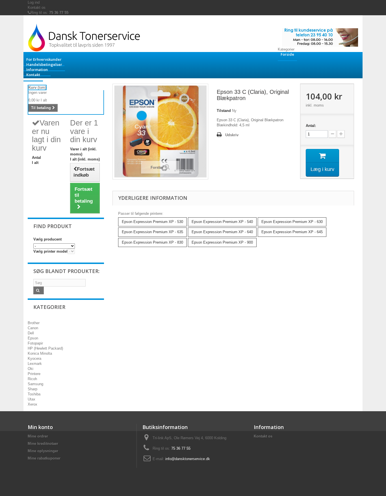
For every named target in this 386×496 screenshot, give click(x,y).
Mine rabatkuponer (44, 458)
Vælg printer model (50, 251)
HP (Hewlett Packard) (45, 348)
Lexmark (35, 363)
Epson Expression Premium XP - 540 (222, 222)
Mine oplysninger (43, 451)
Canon (33, 328)
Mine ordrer (38, 436)
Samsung (35, 384)
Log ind (34, 2)
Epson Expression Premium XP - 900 (222, 242)
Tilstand (224, 111)
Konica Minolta (40, 353)
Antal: (311, 126)
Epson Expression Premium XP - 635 (152, 232)
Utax (31, 399)
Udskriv (231, 135)
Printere (34, 374)
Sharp (32, 389)
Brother (34, 323)
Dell (31, 333)
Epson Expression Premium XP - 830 (152, 242)
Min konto (40, 427)
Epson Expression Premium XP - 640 (222, 232)
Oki (30, 369)
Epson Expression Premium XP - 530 (152, 222)
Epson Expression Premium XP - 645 (292, 232)
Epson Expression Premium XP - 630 (292, 222)
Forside (287, 54)
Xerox (32, 404)
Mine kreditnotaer (43, 443)
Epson (33, 338)
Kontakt (33, 74)
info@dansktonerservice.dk (187, 459)
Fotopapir (35, 343)
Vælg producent (47, 239)
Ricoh (32, 379)
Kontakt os (36, 7)
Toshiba (34, 394)
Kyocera (34, 358)
